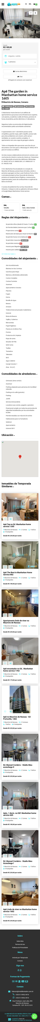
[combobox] (22, 62)
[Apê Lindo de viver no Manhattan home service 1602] (20, 892)
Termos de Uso (20, 944)
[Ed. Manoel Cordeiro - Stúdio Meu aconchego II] (20, 747)
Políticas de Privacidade (20, 947)
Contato (20, 961)
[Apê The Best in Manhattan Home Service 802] (20, 555)
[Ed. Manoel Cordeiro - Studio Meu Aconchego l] (20, 844)
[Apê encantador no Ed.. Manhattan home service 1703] (20, 651)
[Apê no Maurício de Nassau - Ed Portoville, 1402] (20, 699)
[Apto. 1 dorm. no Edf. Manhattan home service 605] (20, 795)
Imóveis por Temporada (20, 957)
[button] (9, 37)
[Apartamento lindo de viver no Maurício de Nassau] (20, 603)
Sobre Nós (20, 941)
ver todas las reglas (8, 254)
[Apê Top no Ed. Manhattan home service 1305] (20, 507)
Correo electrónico (21, 71)
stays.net (21, 1018)
